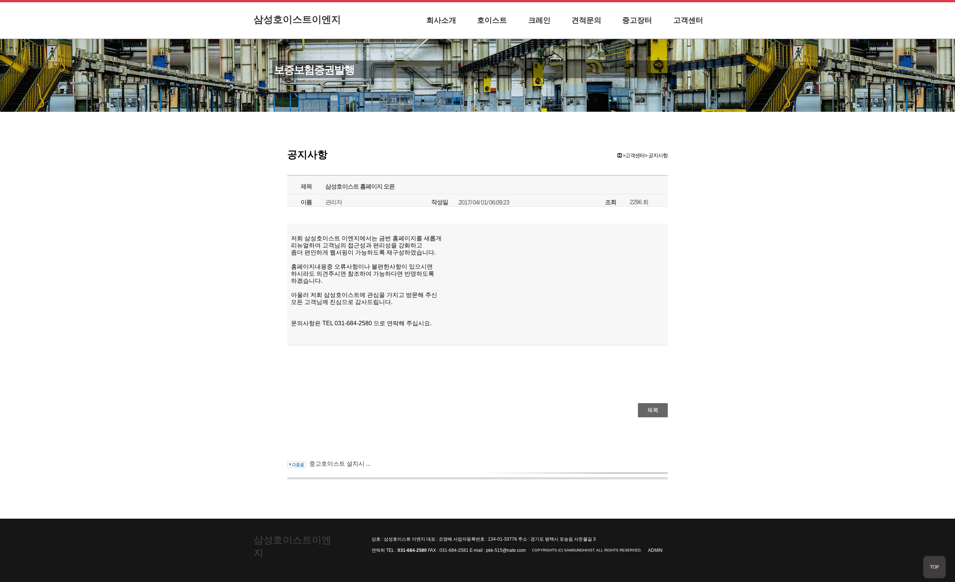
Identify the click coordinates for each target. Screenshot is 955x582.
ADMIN (655, 550)
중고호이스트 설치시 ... (339, 464)
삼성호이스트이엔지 (297, 19)
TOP (934, 567)
